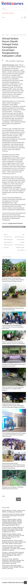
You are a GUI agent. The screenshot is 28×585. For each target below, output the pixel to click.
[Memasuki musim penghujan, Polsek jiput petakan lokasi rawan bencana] (14, 478)
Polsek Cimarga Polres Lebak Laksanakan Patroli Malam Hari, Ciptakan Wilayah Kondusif (13, 389)
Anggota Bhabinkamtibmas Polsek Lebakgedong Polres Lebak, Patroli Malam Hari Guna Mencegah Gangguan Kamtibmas (13, 405)
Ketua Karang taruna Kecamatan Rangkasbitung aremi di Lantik (13, 227)
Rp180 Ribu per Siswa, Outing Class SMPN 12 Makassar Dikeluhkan (13, 511)
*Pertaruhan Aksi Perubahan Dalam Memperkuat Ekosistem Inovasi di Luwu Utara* (13, 515)
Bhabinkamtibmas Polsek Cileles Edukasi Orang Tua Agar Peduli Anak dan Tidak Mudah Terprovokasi (14, 542)
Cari (3, 496)
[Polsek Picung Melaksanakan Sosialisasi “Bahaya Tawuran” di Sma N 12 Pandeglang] (14, 335)
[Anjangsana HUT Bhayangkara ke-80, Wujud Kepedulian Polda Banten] (14, 354)
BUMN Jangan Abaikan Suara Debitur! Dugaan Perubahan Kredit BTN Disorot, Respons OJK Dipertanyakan (13, 536)
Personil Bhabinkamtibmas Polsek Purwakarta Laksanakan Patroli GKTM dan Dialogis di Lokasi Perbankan (14, 435)
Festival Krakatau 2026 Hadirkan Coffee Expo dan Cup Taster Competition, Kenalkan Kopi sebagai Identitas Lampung (13, 548)
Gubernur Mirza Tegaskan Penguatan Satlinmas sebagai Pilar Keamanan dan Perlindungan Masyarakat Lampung (13, 561)
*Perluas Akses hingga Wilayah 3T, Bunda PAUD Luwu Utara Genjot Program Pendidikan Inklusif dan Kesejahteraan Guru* (13, 529)
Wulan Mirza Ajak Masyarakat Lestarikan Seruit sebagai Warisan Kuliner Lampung (13, 567)
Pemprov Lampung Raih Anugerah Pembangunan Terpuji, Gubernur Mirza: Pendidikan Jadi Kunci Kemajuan (13, 554)
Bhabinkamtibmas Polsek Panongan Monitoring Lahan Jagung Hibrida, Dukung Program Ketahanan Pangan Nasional (13, 279)
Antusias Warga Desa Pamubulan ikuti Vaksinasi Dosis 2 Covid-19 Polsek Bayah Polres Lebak (13, 327)
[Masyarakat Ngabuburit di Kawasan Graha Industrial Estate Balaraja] (14, 295)
